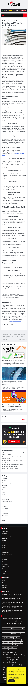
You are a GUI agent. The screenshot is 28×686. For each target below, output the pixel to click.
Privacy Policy (5, 587)
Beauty (21, 618)
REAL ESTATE (16, 657)
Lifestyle (4, 506)
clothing (19, 621)
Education (4, 490)
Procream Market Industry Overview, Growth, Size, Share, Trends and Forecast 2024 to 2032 (13, 383)
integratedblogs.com (15, 321)
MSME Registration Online (9, 652)
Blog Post (4, 585)
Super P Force (16, 660)
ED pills (5, 626)
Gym (4, 642)
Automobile (5, 478)
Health (8, 642)
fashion (5, 640)
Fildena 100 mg (12, 640)
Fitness (19, 640)
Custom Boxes (6, 623)
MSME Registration (8, 650)
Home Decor (5, 504)
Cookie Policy (16, 677)
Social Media (5, 513)
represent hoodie (7, 660)
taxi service (6, 662)
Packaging (22, 655)
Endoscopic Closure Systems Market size (13, 631)
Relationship (5, 511)
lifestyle (17, 645)
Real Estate (5, 508)
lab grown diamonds (8, 645)
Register (4, 583)
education (10, 626)
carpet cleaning (12, 621)
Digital (4, 487)
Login (3, 580)
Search (4, 416)
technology (13, 662)
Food (3, 494)
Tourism (4, 518)
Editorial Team (7, 28)
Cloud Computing (6, 483)
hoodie (20, 642)
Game (3, 497)
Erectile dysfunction (8, 637)
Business (4, 480)
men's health (6, 647)
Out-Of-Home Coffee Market (10, 655)
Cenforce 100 (6, 679)
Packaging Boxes (7, 657)
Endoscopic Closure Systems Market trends (12, 634)
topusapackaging (7, 665)
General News (5, 499)
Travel (3, 520)
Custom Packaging (16, 623)
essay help (17, 637)
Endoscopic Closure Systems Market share (13, 628)
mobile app (13, 647)
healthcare (14, 642)
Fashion (4, 492)
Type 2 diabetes (17, 665)
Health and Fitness (7, 501)
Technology (5, 516)
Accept (11, 680)
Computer (4, 485)
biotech (5, 621)
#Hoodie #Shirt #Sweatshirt (10, 618)
